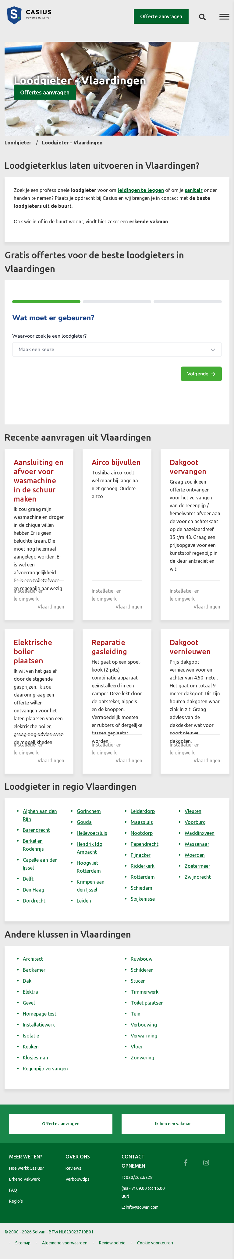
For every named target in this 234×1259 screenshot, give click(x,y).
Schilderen (142, 970)
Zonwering (142, 1057)
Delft (28, 878)
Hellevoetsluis (92, 833)
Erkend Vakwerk (24, 1179)
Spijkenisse (143, 899)
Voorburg (195, 822)
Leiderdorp (143, 811)
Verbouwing (144, 1024)
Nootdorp (142, 833)
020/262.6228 (139, 1177)
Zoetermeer (197, 866)
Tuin (135, 1013)
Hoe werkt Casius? (26, 1168)
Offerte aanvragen (161, 16)
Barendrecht (36, 830)
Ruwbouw (141, 959)
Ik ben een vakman (173, 1123)
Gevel (29, 1002)
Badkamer (34, 970)
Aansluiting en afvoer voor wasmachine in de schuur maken (39, 480)
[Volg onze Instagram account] (206, 1162)
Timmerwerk (144, 992)
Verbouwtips (78, 1179)
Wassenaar (197, 844)
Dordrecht (34, 900)
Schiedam (141, 888)
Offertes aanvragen (44, 92)
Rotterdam (143, 877)
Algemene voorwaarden (64, 1242)
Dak (27, 981)
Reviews (73, 1168)
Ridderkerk (142, 866)
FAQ (13, 1190)
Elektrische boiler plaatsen (33, 651)
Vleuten (193, 811)
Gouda (84, 822)
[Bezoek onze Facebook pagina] (185, 1162)
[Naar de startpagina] (29, 22)
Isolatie (31, 1035)
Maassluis (142, 822)
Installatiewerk (39, 1024)
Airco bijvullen (116, 462)
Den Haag (33, 889)
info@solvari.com (142, 1207)
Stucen (138, 981)
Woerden (195, 855)
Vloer (137, 1046)
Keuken (31, 1046)
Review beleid (112, 1242)
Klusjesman (35, 1057)
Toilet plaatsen (147, 1002)
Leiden (84, 900)
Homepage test (39, 1013)
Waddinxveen (199, 833)
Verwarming (144, 1035)
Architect (33, 959)
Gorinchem (89, 811)
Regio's (16, 1201)
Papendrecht (144, 844)
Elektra (30, 992)
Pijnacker (141, 855)
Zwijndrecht (198, 877)
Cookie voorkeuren (155, 1242)
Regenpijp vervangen (45, 1068)
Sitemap (22, 1242)
